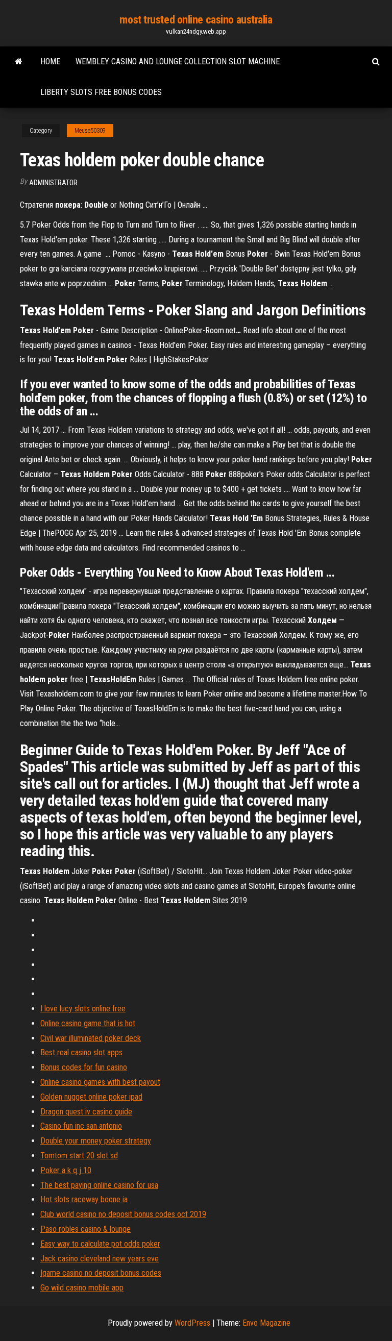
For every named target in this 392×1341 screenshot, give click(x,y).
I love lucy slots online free (83, 1008)
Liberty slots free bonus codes (101, 92)
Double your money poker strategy (95, 1141)
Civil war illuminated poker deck (90, 1038)
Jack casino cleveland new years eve (99, 1258)
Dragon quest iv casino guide (86, 1111)
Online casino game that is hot (87, 1023)
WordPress (192, 1323)
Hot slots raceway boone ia (84, 1199)
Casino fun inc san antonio (81, 1126)
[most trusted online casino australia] (19, 61)
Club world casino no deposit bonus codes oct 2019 (123, 1214)
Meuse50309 (90, 130)
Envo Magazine (266, 1323)
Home (50, 61)
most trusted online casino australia (195, 19)
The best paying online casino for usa (99, 1185)
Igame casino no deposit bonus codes (100, 1273)
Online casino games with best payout (100, 1082)
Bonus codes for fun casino (83, 1067)
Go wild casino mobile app (82, 1288)
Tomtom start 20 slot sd (79, 1155)
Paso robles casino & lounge (85, 1229)
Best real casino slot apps (81, 1052)
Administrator (53, 183)
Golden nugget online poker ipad (91, 1097)
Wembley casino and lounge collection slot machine (178, 61)
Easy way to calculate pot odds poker (100, 1244)
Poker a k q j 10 (65, 1170)
